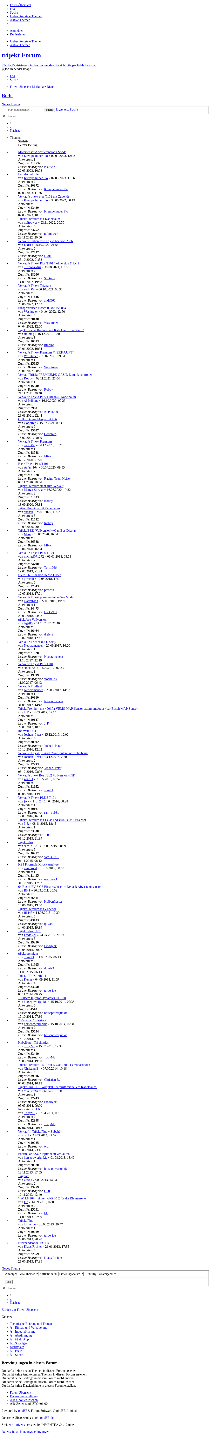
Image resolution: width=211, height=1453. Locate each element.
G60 (27, 1180)
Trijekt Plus (25, 842)
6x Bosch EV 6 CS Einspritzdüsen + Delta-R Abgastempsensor (59, 886)
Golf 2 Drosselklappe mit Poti (37, 419)
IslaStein (49, 167)
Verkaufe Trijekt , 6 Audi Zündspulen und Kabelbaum (53, 753)
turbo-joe (50, 990)
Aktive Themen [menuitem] (20, 45)
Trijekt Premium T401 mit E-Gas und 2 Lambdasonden (54, 1065)
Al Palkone (31, 400)
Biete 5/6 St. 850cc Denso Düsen (39, 575)
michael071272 (34, 556)
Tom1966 (50, 567)
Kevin (28, 979)
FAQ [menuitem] (13, 76)
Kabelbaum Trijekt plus (33, 1042)
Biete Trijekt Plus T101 (33, 463)
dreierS (48, 634)
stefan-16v (31, 467)
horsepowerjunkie (35, 1001)
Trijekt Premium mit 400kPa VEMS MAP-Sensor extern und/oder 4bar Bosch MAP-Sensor (78, 708)
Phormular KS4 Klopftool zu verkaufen (44, 1154)
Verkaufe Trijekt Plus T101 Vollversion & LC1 (48, 263)
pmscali (29, 578)
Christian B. (32, 1068)
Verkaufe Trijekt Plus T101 (35, 664)
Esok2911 (50, 612)
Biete (7, 95)
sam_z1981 (51, 812)
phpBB (23, 1410)
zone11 (28, 779)
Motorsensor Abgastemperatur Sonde (42, 152)
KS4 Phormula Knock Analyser (39, 864)
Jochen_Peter (32, 734)
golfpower (30, 222)
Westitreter (31, 311)
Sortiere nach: (49, 1274)
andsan (28, 512)
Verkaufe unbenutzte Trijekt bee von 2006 (45, 241)
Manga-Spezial (33, 489)
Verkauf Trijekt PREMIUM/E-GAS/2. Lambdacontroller (55, 374)
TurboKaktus (32, 267)
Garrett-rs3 (31, 601)
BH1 (27, 890)
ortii (26, 1135)
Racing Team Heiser (57, 478)
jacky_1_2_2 (32, 801)
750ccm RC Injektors (32, 1020)
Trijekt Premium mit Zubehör (37, 909)
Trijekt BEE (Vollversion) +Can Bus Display (47, 530)
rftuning (29, 334)
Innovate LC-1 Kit (30, 1109)
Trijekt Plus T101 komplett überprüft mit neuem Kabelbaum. (57, 1087)
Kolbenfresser (53, 901)
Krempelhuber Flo (36, 155)
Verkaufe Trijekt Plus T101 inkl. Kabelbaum (47, 397)
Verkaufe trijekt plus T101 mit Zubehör (43, 196)
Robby (28, 378)
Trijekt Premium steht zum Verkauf (40, 486)
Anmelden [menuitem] (16, 30)
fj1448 (28, 912)
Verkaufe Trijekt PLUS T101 (37, 797)
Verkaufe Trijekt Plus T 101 (36, 552)
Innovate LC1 (27, 731)
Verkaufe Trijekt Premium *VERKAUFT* (46, 352)
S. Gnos (49, 278)
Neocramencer (33, 645)
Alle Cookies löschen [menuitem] (24, 1400)
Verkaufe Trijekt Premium (35, 441)
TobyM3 (29, 1046)
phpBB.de (47, 1417)
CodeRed (30, 423)
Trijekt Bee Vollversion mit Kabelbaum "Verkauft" (51, 330)
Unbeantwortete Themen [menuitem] (26, 41)
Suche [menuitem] (14, 79)
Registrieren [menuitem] (18, 34)
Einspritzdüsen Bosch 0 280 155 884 (42, 308)
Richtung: (91, 1274)
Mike (47, 456)
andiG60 (29, 289)
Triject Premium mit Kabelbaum (39, 508)
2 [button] (11, 127)
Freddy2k (30, 935)
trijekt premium (28, 953)
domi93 (29, 957)
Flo (26, 1202)
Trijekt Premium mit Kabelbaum (39, 219)
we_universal (17, 1424)
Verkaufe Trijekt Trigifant (34, 285)
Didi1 (27, 245)
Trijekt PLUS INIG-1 (32, 975)
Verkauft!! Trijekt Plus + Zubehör (40, 1131)
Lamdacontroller (29, 174)
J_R (26, 712)
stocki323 (30, 668)
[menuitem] (20, 5)
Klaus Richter (33, 1246)
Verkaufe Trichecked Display (37, 642)
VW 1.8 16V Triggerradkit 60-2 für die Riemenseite (52, 1198)
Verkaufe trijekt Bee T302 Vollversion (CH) (46, 775)
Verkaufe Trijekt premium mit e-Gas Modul (46, 597)
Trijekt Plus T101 (29, 931)
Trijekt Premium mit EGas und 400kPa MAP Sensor (52, 820)
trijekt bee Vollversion (32, 619)
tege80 (28, 623)
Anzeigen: (12, 1274)
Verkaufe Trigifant (30, 686)
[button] (15, 130)
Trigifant (23, 1176)
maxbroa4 (30, 868)
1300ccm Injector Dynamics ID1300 (42, 998)
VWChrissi (31, 1090)
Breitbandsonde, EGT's (33, 1243)
